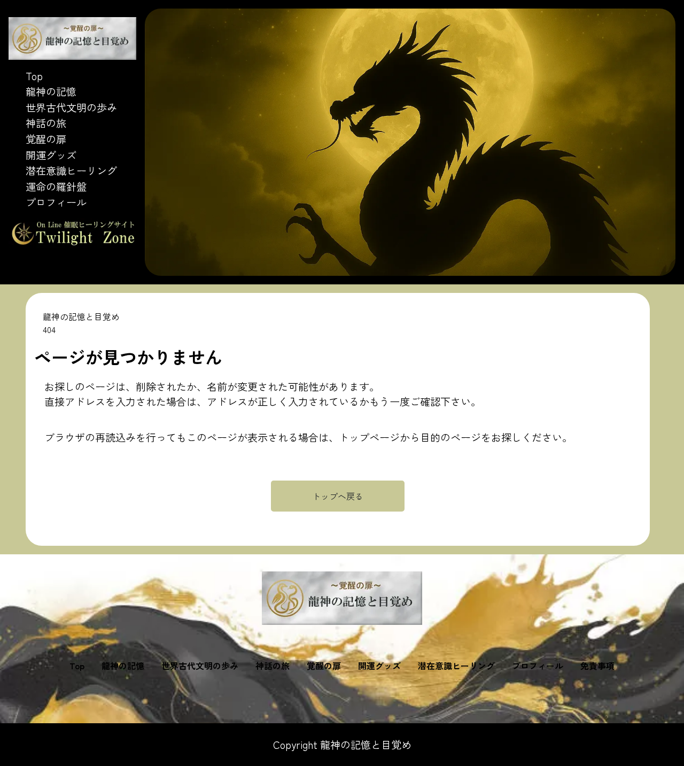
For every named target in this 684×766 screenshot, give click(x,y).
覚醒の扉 (46, 138)
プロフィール (56, 202)
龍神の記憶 (51, 91)
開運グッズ (51, 155)
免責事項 (597, 665)
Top (34, 75)
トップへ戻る (337, 496)
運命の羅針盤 (56, 186)
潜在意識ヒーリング (71, 170)
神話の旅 (46, 122)
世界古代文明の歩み (71, 107)
